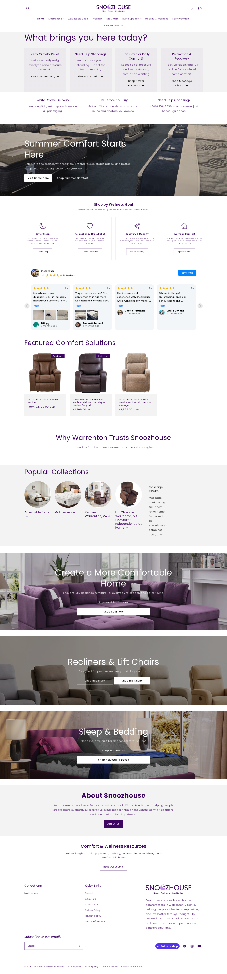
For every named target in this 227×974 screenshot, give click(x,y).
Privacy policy (74, 966)
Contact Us (92, 904)
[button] (28, 8)
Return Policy (93, 910)
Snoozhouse (48, 271)
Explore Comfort (184, 252)
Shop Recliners (113, 611)
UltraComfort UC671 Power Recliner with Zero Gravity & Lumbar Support (89, 402)
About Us (113, 824)
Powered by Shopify (55, 966)
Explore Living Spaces (113, 602)
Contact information (131, 966)
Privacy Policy (93, 915)
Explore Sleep (42, 252)
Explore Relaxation (90, 252)
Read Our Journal (113, 866)
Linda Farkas (175, 311)
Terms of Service (95, 921)
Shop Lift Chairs (88, 76)
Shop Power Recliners (136, 83)
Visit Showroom (38, 178)
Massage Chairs (156, 489)
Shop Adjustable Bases (113, 760)
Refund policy (91, 966)
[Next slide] (200, 305)
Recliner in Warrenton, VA (96, 514)
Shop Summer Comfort (72, 178)
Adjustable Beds (36, 512)
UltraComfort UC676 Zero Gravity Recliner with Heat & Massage (135, 402)
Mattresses (63, 512)
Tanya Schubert (51, 323)
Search (89, 893)
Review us (187, 272)
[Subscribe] (78, 946)
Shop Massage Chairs (182, 83)
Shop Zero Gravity (43, 76)
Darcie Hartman (93, 311)
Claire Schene (133, 311)
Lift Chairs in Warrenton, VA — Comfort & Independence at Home (128, 520)
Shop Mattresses (113, 750)
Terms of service (109, 966)
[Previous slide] (26, 305)
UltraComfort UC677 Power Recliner (43, 401)
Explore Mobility (137, 252)
